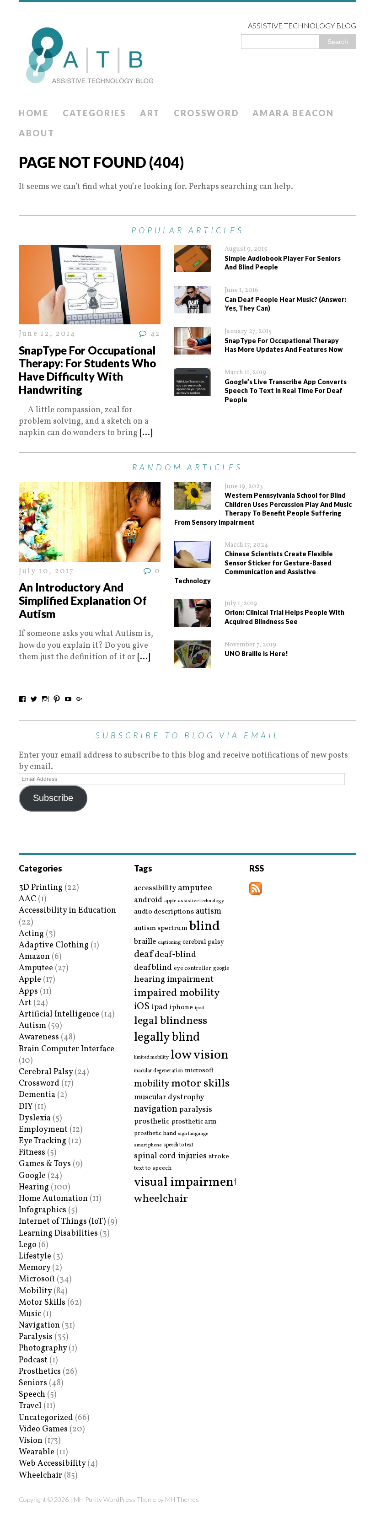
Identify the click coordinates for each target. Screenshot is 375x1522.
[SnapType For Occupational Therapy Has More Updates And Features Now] (192, 349)
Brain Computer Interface (66, 1049)
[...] (145, 433)
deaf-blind (175, 955)
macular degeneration (158, 1071)
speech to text (178, 1145)
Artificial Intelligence (59, 1014)
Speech (32, 1394)
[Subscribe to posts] (255, 889)
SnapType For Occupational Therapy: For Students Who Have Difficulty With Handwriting (87, 370)
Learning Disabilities (58, 1233)
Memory (34, 1268)
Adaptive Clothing (54, 945)
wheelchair (161, 1199)
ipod (199, 1008)
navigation (155, 1109)
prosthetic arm (194, 1122)
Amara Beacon (293, 113)
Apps (28, 991)
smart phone (147, 1145)
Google (32, 1176)
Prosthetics (40, 1371)
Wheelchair (40, 1475)
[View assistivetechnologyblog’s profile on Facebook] (22, 699)
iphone (181, 1007)
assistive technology (201, 901)
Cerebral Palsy (46, 1072)
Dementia (37, 1095)
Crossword (206, 113)
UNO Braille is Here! (256, 653)
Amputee (36, 968)
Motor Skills (42, 1302)
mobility (151, 1084)
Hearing (34, 1187)
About (37, 133)
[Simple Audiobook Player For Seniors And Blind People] (192, 266)
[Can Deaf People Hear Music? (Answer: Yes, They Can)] (192, 307)
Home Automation (53, 1199)
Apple (30, 979)
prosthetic (152, 1121)
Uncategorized (46, 1418)
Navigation (39, 1325)
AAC (27, 899)
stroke (219, 1157)
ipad (159, 1007)
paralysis (195, 1109)
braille (145, 941)
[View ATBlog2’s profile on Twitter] (34, 699)
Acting (31, 934)
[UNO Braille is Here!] (192, 661)
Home (34, 113)
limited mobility (151, 1057)
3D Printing (41, 887)
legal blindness (170, 1021)
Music (30, 1314)
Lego (28, 1245)
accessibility (155, 888)
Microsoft (37, 1279)
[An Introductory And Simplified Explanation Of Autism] (90, 556)
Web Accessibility (52, 1463)
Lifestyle (35, 1256)
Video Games (43, 1429)
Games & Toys (45, 1164)
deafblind (153, 967)
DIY (25, 1107)
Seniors (33, 1383)
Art (150, 113)
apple (170, 901)
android (148, 900)
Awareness (39, 1037)
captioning (169, 943)
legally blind (167, 1037)
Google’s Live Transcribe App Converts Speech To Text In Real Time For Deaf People (286, 390)
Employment (43, 1129)
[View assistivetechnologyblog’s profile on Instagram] (45, 699)
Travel (30, 1406)
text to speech (152, 1168)
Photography (43, 1348)
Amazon (34, 957)
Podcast (33, 1360)
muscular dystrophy (169, 1097)
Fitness (32, 1152)
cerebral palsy (203, 942)
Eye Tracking (42, 1141)
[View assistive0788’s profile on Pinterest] (56, 699)
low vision (200, 1056)
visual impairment (186, 1182)
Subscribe (53, 798)
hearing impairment (174, 979)
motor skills (200, 1083)
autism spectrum (161, 928)
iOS (142, 1006)
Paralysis (36, 1337)
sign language (193, 1134)
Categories (94, 113)
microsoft (199, 1071)
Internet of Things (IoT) (62, 1221)
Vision (31, 1441)
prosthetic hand (155, 1134)
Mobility (35, 1291)
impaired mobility (177, 993)
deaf (143, 955)
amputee (195, 888)
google (221, 968)
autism (208, 911)
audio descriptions (164, 912)
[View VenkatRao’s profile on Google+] (79, 699)
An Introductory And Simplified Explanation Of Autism (83, 600)
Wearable (36, 1452)
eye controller (192, 968)
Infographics (42, 1210)
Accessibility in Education (67, 910)
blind (204, 926)
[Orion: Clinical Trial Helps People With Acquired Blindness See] (192, 620)
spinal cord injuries (170, 1156)
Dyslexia (35, 1118)
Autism (32, 1026)
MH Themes (182, 1499)
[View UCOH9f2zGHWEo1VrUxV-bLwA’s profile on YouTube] (68, 699)
